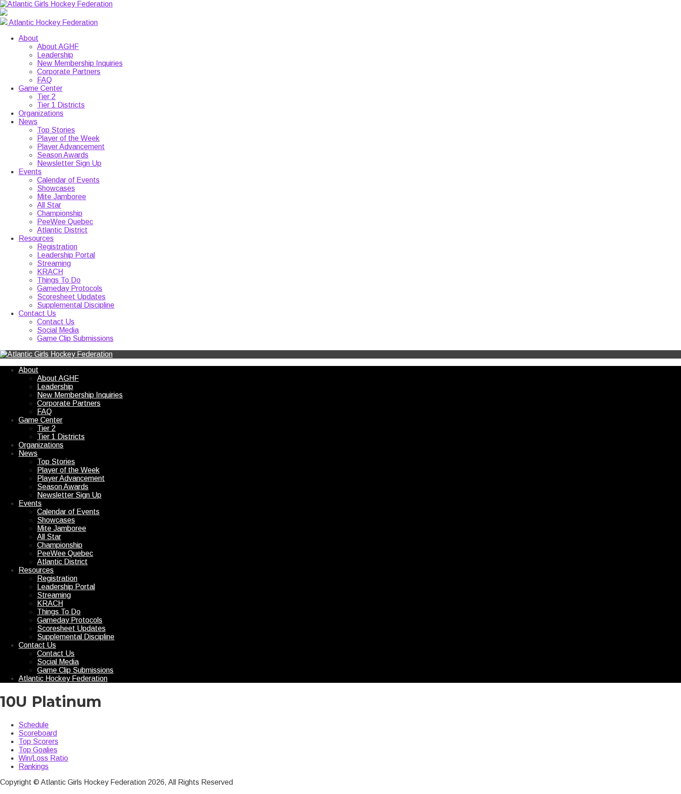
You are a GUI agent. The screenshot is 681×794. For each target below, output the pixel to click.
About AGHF (58, 46)
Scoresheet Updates (71, 297)
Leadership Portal (66, 255)
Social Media (58, 330)
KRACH (50, 272)
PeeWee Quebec (65, 222)
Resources (36, 238)
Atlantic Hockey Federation (63, 678)
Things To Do (59, 280)
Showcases (56, 188)
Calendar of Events (68, 180)
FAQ (44, 80)
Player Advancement (71, 147)
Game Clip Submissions (75, 338)
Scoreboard (38, 733)
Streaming (54, 263)
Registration (57, 247)
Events (30, 172)
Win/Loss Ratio (43, 758)
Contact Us (37, 313)
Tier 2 (46, 97)
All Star (49, 205)
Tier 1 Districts (61, 105)
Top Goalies (38, 750)
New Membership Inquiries (80, 63)
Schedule (34, 725)
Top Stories (56, 130)
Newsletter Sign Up (69, 163)
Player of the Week (68, 138)
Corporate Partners (69, 72)
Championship (59, 213)
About (28, 38)
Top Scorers (38, 741)
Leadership (55, 55)
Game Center (41, 88)
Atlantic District (62, 230)
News (28, 122)
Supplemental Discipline (75, 305)
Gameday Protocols (69, 288)
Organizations (41, 113)
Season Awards (62, 155)
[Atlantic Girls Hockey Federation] (56, 4)
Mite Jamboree (61, 197)
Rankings (34, 766)
